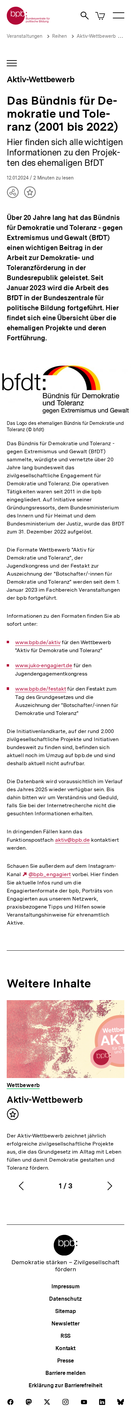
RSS (65, 1336)
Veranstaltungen (24, 36)
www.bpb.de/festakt (40, 689)
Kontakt (65, 1348)
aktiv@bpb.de (72, 840)
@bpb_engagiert (50, 874)
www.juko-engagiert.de (43, 665)
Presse (65, 1360)
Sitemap (65, 1311)
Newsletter (65, 1323)
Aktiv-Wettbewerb (96, 36)
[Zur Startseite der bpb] (28, 22)
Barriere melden (65, 1373)
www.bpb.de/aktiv (37, 642)
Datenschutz (65, 1299)
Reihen (59, 36)
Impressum (65, 1286)
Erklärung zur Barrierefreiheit (65, 1385)
